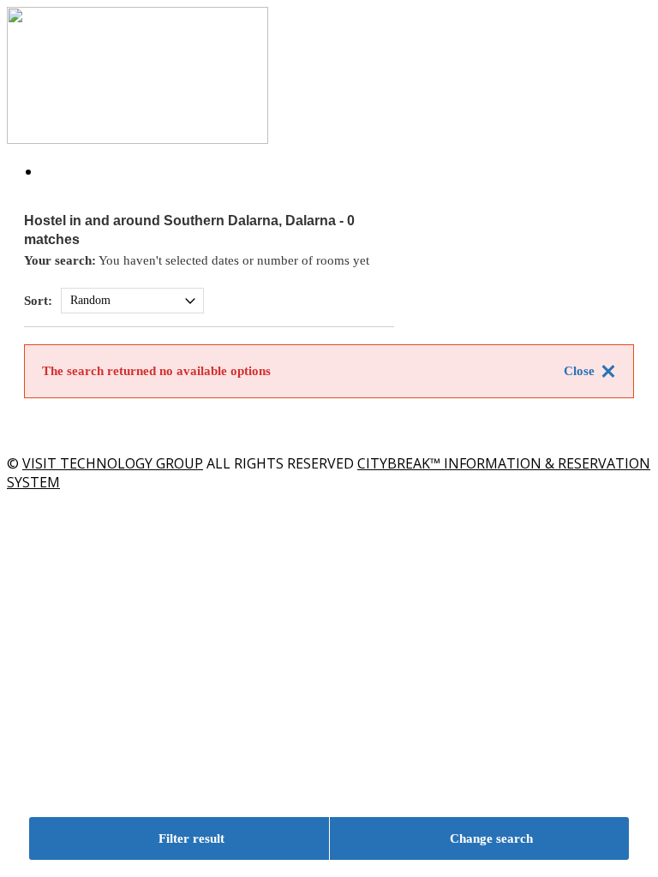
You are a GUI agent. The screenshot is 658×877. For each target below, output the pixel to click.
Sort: (38, 300)
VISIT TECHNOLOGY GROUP (112, 463)
